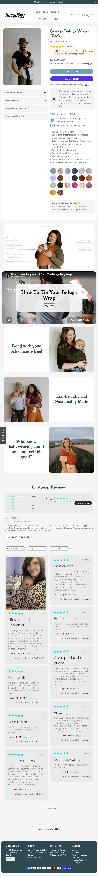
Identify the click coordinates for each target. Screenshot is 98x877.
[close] (96, 2)
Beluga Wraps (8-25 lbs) (37, 850)
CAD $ (73, 15)
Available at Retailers (58, 850)
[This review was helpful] (82, 599)
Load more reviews (49, 808)
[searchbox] (13, 549)
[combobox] (37, 548)
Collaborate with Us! (58, 855)
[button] (72, 85)
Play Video (49, 305)
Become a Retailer (57, 852)
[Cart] (92, 15)
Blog (56, 19)
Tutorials (55, 12)
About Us (43, 19)
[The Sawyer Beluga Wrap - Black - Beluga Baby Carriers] (22, 56)
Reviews (75, 852)
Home (37, 12)
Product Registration (80, 860)
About (74, 850)
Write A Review (83, 503)
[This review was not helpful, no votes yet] (87, 599)
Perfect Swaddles (35, 857)
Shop (45, 12)
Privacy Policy (77, 862)
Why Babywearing (79, 855)
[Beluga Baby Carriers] (15, 15)
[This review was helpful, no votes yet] (37, 658)
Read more (32, 649)
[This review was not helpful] (41, 658)
